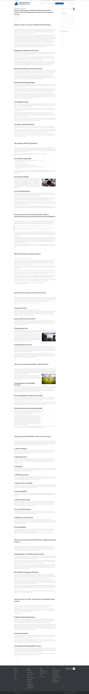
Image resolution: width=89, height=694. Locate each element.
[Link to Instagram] (74, 3)
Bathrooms (16, 255)
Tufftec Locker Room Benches (31, 677)
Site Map (15, 678)
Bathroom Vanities (29, 681)
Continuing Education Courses (64, 0)
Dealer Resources (72, 0)
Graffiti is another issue (42, 567)
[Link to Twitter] (68, 3)
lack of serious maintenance (44, 511)
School (37, 255)
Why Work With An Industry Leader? (27, 254)
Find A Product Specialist (56, 670)
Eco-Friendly (20, 255)
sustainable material (25, 636)
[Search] (65, 3)
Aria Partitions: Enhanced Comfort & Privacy (30, 293)
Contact (41, 675)
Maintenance (27, 255)
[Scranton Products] (22, 3)
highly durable (44, 469)
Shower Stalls (29, 682)
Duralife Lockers (29, 679)
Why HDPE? (41, 670)
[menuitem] (43, 0)
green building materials (44, 388)
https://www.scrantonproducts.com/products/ (21, 283)
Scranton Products (17, 56)
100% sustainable (31, 530)
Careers (15, 673)
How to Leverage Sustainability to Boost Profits (31, 364)
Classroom (62, 36)
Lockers (15, 26)
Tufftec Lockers (45, 62)
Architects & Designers (55, 0)
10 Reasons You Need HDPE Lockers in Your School (32, 436)
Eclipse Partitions (29, 672)
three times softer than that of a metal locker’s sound (24, 461)
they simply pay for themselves (24, 520)
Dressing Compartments (30, 684)
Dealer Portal (54, 678)
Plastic (31, 255)
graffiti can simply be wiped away (38, 628)
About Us (15, 670)
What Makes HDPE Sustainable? (25, 143)
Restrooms (18, 26)
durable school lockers (45, 610)
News (62, 42)
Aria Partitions (23, 56)
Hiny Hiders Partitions (30, 674)
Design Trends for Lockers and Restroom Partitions (32, 25)
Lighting (62, 38)
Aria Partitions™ (27, 349)
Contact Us (43, 0)
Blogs (15, 675)
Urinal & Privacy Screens (30, 686)
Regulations (63, 44)
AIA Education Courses (56, 680)
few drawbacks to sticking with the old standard (29, 558)
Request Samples (48, 0)
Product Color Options (56, 675)
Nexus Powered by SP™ (56, 681)
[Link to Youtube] (71, 3)
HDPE (43, 58)
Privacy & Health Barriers (30, 687)
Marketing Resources (56, 673)
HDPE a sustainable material (28, 160)
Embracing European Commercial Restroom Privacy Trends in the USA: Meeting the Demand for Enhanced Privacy (33, 12)
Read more (16, 18)
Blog (61, 33)
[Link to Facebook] (70, 3)
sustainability (26, 135)
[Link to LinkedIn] (72, 3)
